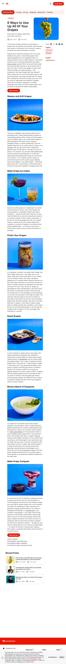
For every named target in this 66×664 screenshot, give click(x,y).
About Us (29, 650)
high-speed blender (16, 432)
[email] (59, 44)
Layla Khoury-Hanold (50, 60)
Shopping (33, 12)
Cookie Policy (32, 659)
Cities (44, 650)
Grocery (25, 12)
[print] (62, 44)
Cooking (19, 12)
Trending (50, 12)
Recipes (48, 53)
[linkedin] (51, 44)
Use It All (49, 50)
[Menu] (3, 4)
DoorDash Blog (8, 12)
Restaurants (41, 12)
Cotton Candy (11, 64)
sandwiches (23, 359)
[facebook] (57, 44)
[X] (54, 44)
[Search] (51, 4)
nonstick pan (30, 510)
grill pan (10, 147)
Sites (58, 650)
